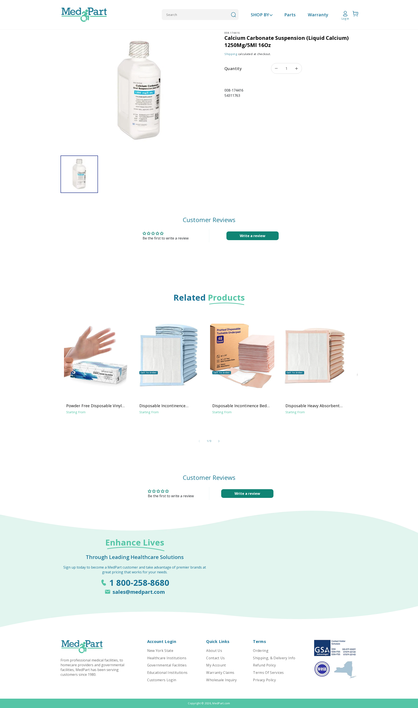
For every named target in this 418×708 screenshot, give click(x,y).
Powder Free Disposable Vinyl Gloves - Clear (94, 405)
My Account (216, 665)
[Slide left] (199, 441)
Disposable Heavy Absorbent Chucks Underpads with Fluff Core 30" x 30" (312, 405)
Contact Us (215, 658)
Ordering (260, 650)
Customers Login (161, 680)
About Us (214, 650)
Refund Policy (264, 665)
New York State (160, 650)
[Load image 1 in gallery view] (79, 174)
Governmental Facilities (167, 665)
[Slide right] (219, 441)
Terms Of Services (268, 672)
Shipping (230, 54)
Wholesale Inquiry (221, 680)
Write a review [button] (252, 235)
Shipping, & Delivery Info (274, 658)
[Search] (233, 14)
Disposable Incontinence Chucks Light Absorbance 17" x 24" (168, 405)
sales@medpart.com (139, 591)
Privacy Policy (264, 680)
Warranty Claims (220, 672)
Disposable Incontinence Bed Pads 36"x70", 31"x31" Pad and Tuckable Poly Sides (240, 405)
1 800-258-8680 (139, 582)
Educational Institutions (167, 672)
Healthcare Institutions (166, 658)
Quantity (233, 68)
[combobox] (200, 14)
